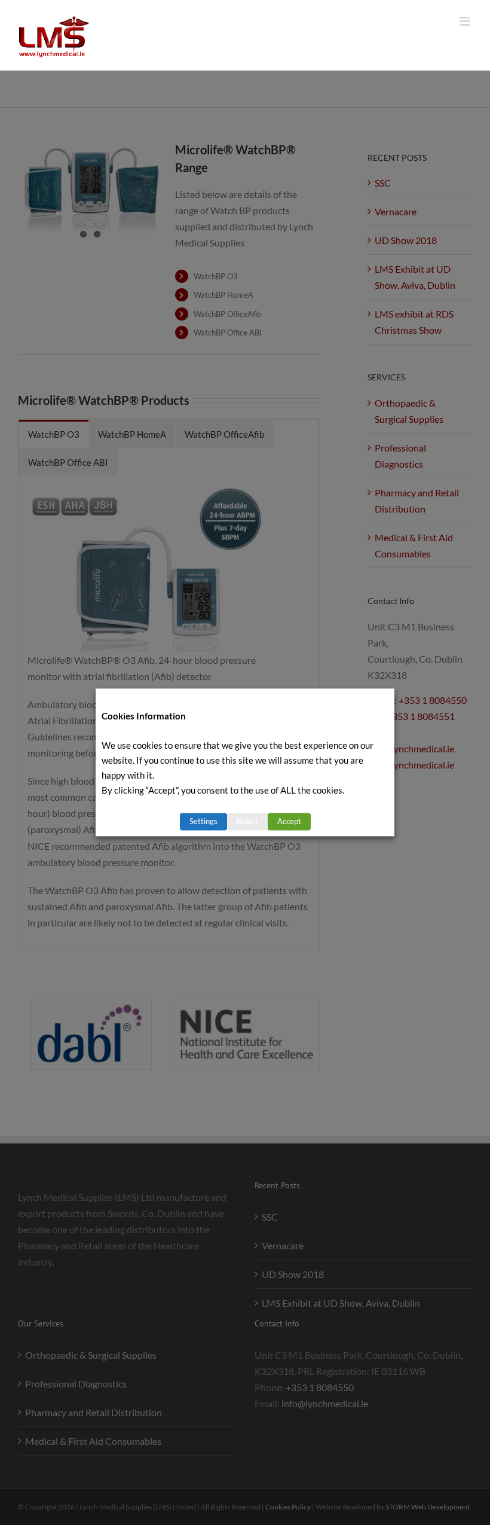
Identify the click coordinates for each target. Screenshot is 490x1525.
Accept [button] (289, 821)
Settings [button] (203, 821)
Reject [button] (247, 821)
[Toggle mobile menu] (466, 21)
